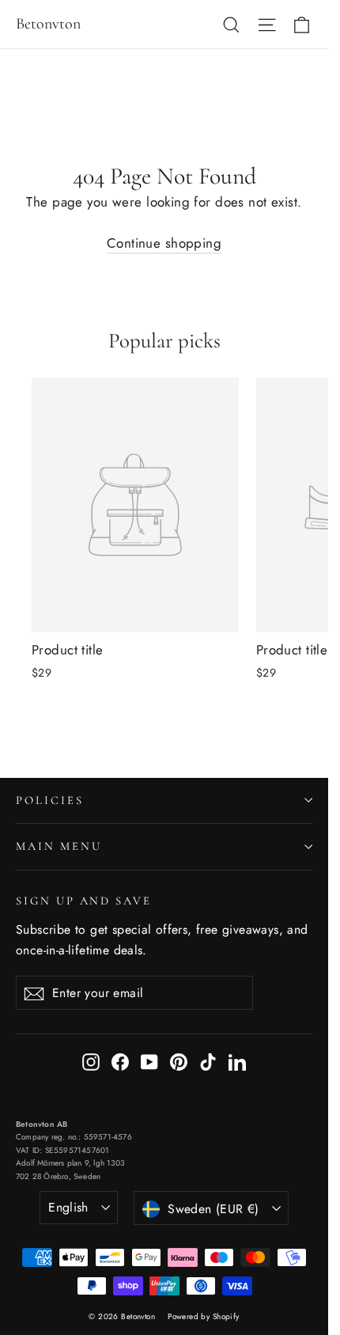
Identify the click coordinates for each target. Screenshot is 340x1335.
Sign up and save (84, 900)
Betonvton (48, 23)
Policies (50, 800)
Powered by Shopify (204, 1316)
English (68, 1207)
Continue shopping (164, 242)
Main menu (58, 846)
